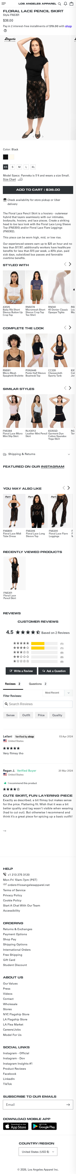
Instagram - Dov (14, 1058)
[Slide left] (33, 136)
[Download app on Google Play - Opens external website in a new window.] (44, 1129)
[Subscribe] (68, 1104)
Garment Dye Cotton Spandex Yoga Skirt (57, 436)
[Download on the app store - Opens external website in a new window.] (15, 1129)
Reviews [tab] (10, 683)
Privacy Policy (12, 895)
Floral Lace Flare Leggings (58, 535)
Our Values (10, 983)
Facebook (9, 1074)
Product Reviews (14, 1068)
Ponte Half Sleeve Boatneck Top (36, 374)
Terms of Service (14, 890)
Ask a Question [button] (56, 671)
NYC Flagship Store (16, 1014)
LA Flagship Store (15, 1019)
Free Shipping (12, 955)
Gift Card (9, 960)
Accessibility (11, 910)
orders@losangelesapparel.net (29, 885)
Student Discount (15, 965)
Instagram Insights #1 (18, 1063)
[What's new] (65, 3)
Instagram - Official (16, 1053)
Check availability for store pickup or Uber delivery (33, 202)
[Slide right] (42, 136)
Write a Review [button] (23, 671)
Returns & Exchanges (17, 929)
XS (6, 167)
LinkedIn (9, 1079)
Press (6, 988)
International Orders (17, 950)
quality (57, 715)
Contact (8, 999)
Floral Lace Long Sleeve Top (35, 535)
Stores (7, 1009)
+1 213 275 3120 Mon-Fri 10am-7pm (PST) (20, 877)
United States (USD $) (35, 1151)
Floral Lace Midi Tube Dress (12, 535)
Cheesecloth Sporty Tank (55, 374)
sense (10, 715)
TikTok (7, 1084)
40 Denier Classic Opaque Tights (58, 311)
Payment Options (15, 934)
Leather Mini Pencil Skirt (36, 435)
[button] (4, 3)
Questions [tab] (35, 683)
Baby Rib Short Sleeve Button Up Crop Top (13, 312)
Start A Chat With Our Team (21, 905)
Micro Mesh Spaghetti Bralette (13, 374)
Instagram (52, 466)
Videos (7, 994)
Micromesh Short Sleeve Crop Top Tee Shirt (35, 312)
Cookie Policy (12, 900)
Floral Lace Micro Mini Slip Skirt (12, 435)
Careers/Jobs (12, 1029)
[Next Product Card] (70, 264)
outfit (26, 715)
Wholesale (10, 1004)
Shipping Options (15, 944)
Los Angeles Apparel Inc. (43, 1169)
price (41, 715)
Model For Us (12, 1035)
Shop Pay (9, 939)
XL (34, 167)
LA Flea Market (13, 1024)
